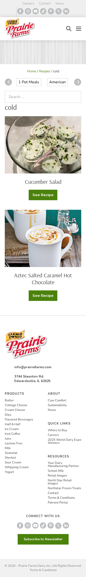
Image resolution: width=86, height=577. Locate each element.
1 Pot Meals (28, 82)
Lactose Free (13, 443)
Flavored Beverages (19, 419)
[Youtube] (35, 11)
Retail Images (57, 475)
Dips (8, 415)
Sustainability (57, 405)
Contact (45, 3)
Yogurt (9, 472)
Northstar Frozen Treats (64, 488)
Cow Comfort (57, 400)
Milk (8, 448)
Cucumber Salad (43, 181)
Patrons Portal (58, 502)
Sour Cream (13, 462)
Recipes (44, 71)
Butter (9, 400)
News (60, 3)
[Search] (76, 96)
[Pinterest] (51, 11)
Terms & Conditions (61, 498)
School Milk (56, 471)
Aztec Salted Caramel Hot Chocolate (43, 279)
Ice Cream (12, 429)
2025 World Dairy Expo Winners (64, 441)
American (57, 82)
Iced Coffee (12, 434)
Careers (28, 3)
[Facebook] (20, 11)
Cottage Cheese (16, 405)
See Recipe (44, 196)
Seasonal (11, 453)
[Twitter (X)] (58, 11)
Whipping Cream (17, 467)
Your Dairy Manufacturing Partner (63, 464)
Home (31, 71)
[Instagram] (28, 11)
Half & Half (12, 424)
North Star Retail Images (60, 482)
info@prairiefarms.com (32, 367)
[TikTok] (43, 11)
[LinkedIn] (66, 11)
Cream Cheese (15, 410)
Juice (8, 438)
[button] (68, 28)
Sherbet (10, 458)
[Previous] (8, 82)
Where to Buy (57, 430)
